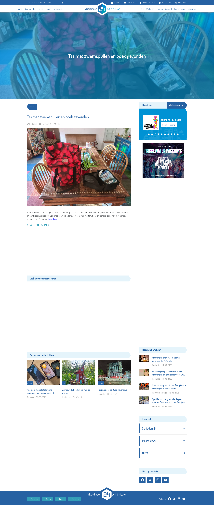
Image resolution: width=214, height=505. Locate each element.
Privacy (62, 499)
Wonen (160, 8)
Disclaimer (75, 499)
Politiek (41, 8)
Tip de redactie (148, 2)
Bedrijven (192, 8)
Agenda (116, 2)
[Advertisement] (79, 252)
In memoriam (179, 8)
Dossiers (182, 2)
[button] (148, 134)
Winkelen (150, 8)
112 (34, 8)
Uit (142, 8)
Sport (49, 8)
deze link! (52, 219)
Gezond (168, 8)
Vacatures (131, 2)
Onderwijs (58, 8)
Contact (49, 499)
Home (19, 8)
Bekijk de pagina (168, 126)
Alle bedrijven (174, 105)
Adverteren (166, 2)
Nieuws (28, 8)
